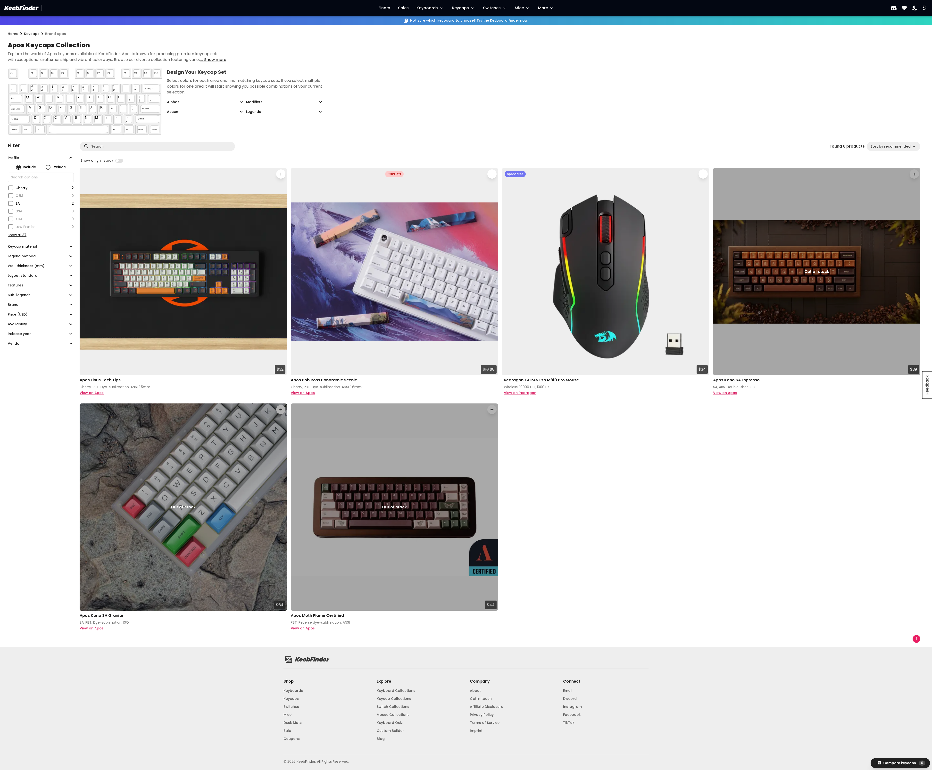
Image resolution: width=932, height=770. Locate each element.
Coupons (291, 738)
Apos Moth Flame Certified (317, 615)
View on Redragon (520, 392)
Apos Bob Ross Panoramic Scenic (324, 380)
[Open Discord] (894, 8)
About (475, 690)
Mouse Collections (393, 714)
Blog (381, 738)
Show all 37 (17, 235)
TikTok (568, 722)
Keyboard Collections (396, 690)
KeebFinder (21, 8)
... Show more (213, 59)
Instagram (572, 706)
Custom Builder (390, 730)
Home (13, 33)
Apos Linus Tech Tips (100, 380)
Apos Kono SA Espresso (736, 380)
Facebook (572, 714)
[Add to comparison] (280, 174)
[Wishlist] (904, 8)
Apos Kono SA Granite (101, 615)
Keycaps (460, 8)
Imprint (476, 730)
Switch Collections (393, 706)
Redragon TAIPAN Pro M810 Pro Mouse (541, 380)
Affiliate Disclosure (486, 706)
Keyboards (427, 8)
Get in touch (481, 698)
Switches (492, 8)
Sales (403, 8)
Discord (570, 698)
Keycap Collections (394, 698)
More (543, 8)
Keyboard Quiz (390, 722)
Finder (384, 8)
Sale (287, 730)
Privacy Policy (482, 714)
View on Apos (92, 392)
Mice (519, 8)
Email (567, 690)
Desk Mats (292, 722)
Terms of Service (484, 722)
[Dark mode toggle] (915, 8)
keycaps (31, 33)
